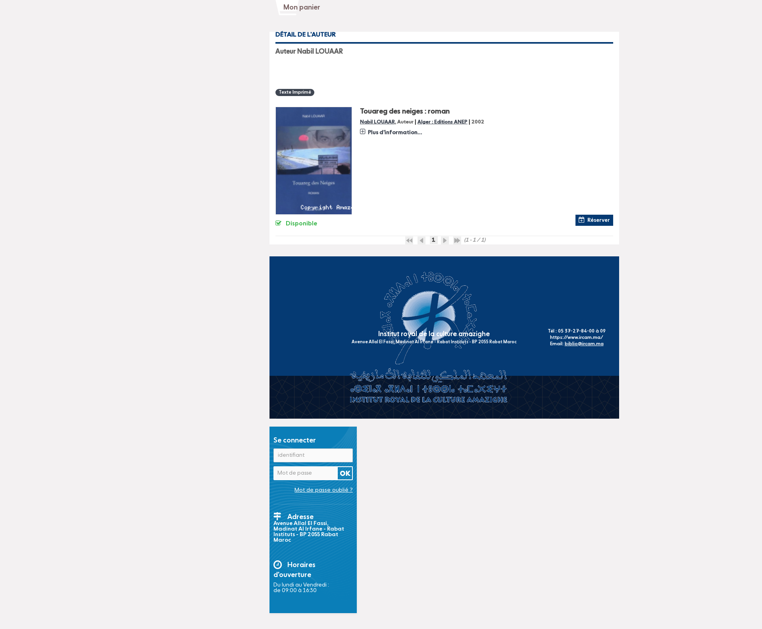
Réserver (598, 220)
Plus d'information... (395, 132)
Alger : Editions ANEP (443, 122)
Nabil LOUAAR (377, 122)
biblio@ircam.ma (584, 344)
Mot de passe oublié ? (323, 490)
